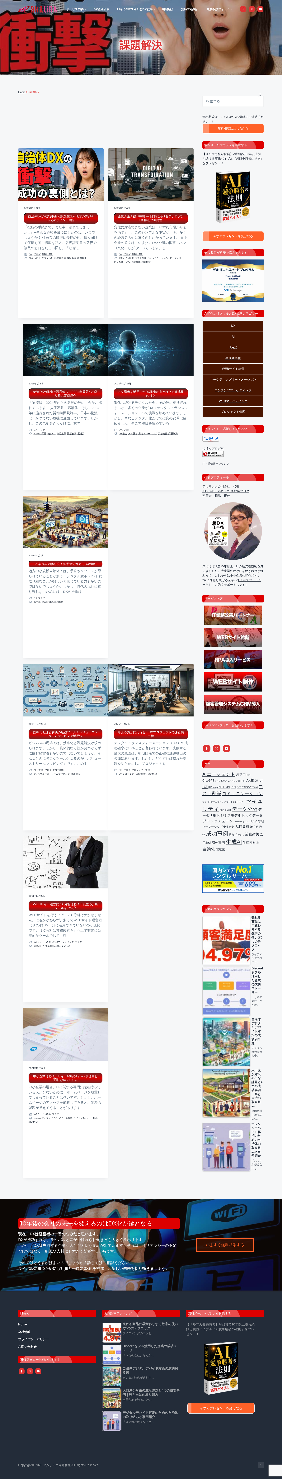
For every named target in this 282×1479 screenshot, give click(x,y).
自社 (41, 945)
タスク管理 (225, 810)
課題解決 (82, 258)
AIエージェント (218, 774)
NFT (222, 787)
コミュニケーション (158, 258)
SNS (245, 787)
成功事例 (71, 258)
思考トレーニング (148, 433)
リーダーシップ (212, 826)
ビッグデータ (252, 815)
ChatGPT (208, 780)
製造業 (220, 849)
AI (35, 769)
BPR (249, 775)
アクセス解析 (66, 1117)
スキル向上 (34, 258)
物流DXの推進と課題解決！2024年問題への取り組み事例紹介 (65, 393)
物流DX (52, 433)
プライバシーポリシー (33, 1339)
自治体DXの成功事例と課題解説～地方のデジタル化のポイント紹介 (61, 218)
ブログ (37, 254)
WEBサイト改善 (42, 941)
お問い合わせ (27, 1346)
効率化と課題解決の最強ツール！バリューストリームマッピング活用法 (65, 734)
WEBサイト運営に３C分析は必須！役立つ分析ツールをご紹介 (65, 906)
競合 (36, 945)
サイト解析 (92, 1117)
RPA (233, 787)
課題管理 (142, 773)
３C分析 (65, 945)
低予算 (37, 601)
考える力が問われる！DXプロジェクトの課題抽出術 (151, 734)
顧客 (57, 945)
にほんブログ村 (213, 448)
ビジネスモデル (122, 261)
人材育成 (135, 261)
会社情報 (24, 1332)
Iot (35, 773)
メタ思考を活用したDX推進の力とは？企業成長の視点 (151, 393)
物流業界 (61, 433)
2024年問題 (40, 433)
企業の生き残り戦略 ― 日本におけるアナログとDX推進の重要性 (151, 218)
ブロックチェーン (217, 821)
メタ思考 (132, 433)
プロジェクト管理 (141, 769)
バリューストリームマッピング (54, 773)
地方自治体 (60, 258)
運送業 (81, 433)
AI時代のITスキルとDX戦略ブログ (225, 491)
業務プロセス (236, 834)
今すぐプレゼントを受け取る (233, 236)
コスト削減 (140, 258)
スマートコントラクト (234, 802)
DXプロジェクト (127, 773)
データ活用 (175, 258)
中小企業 (228, 826)
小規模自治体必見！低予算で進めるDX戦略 (65, 564)
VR (250, 787)
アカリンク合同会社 (216, 486)
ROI (227, 787)
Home (22, 1324)
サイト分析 (79, 1117)
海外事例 (218, 842)
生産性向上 (251, 842)
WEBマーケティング (63, 941)
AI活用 (241, 775)
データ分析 (244, 809)
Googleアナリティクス (46, 1117)
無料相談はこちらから (233, 128)
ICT (261, 780)
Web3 (255, 787)
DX (30, 254)
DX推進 (130, 258)
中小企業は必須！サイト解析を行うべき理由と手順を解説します (65, 1078)
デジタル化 (47, 258)
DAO (224, 780)
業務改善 (162, 433)
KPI (210, 787)
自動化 (208, 849)
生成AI (234, 842)
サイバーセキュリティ (212, 802)
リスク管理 (256, 821)
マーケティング (241, 821)
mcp (215, 787)
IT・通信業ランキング (215, 463)
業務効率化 (47, 254)
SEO (239, 787)
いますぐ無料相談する (225, 1245)
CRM (122, 258)
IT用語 (40, 769)
